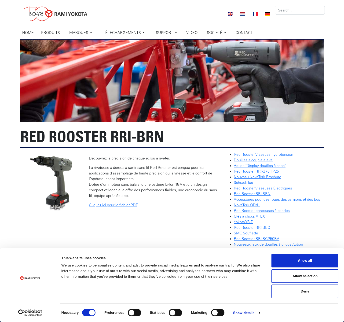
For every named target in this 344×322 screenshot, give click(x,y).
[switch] (134, 312)
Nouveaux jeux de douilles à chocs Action (268, 244)
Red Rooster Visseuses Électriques (263, 188)
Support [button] (165, 32)
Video (192, 32)
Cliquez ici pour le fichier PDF (113, 205)
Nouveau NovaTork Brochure (257, 176)
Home (28, 32)
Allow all (305, 261)
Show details (243, 313)
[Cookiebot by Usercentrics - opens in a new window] (30, 312)
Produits (50, 32)
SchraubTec (243, 182)
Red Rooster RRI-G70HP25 (256, 171)
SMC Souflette (246, 233)
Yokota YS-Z (243, 221)
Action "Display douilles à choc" (259, 165)
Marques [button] (79, 32)
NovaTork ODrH (247, 205)
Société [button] (215, 32)
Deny (305, 291)
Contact (244, 32)
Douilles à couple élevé (253, 160)
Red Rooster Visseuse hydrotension (263, 154)
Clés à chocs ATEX (249, 216)
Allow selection (305, 276)
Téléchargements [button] (122, 32)
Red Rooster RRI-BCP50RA (256, 238)
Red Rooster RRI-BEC (252, 227)
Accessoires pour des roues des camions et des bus (277, 199)
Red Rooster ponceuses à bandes (262, 210)
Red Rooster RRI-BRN (252, 193)
